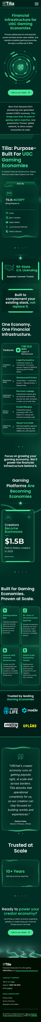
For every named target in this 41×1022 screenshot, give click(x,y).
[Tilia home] (8, 3)
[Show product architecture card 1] (15, 248)
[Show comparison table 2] (22, 446)
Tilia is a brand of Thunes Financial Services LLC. (20, 1014)
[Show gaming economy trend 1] (15, 572)
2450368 (34, 1015)
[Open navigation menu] (36, 4)
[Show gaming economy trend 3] (22, 572)
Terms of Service (9, 1001)
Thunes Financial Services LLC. (26, 971)
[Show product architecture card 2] (18, 248)
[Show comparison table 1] (18, 446)
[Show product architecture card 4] (26, 248)
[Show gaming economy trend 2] (18, 572)
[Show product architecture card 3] (22, 248)
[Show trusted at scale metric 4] (26, 896)
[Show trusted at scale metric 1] (15, 896)
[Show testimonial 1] (18, 833)
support (9, 988)
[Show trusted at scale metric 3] (22, 896)
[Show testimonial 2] (22, 833)
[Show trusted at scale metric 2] (18, 896)
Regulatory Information (11, 1004)
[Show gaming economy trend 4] (26, 572)
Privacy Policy (7, 998)
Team (13, 982)
